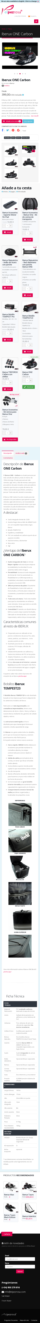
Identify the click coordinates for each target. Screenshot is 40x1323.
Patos (10, 29)
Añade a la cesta (13, 121)
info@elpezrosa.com (15, 1291)
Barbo (19, 138)
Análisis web (21, 453)
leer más (34, 116)
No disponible (11, 439)
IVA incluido (22, 192)
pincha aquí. (22, 676)
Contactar (34, 1320)
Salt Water (6, 1296)
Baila (13, 138)
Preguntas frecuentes (11, 1320)
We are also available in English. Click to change (19, 1)
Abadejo (7, 138)
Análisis (6, 86)
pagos (12, 192)
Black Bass (25, 138)
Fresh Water (6, 1301)
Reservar (30, 387)
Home (4, 29)
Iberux (12, 83)
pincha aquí (7, 972)
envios (5, 192)
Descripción (28, 121)
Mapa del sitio (24, 1320)
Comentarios (8, 458)
